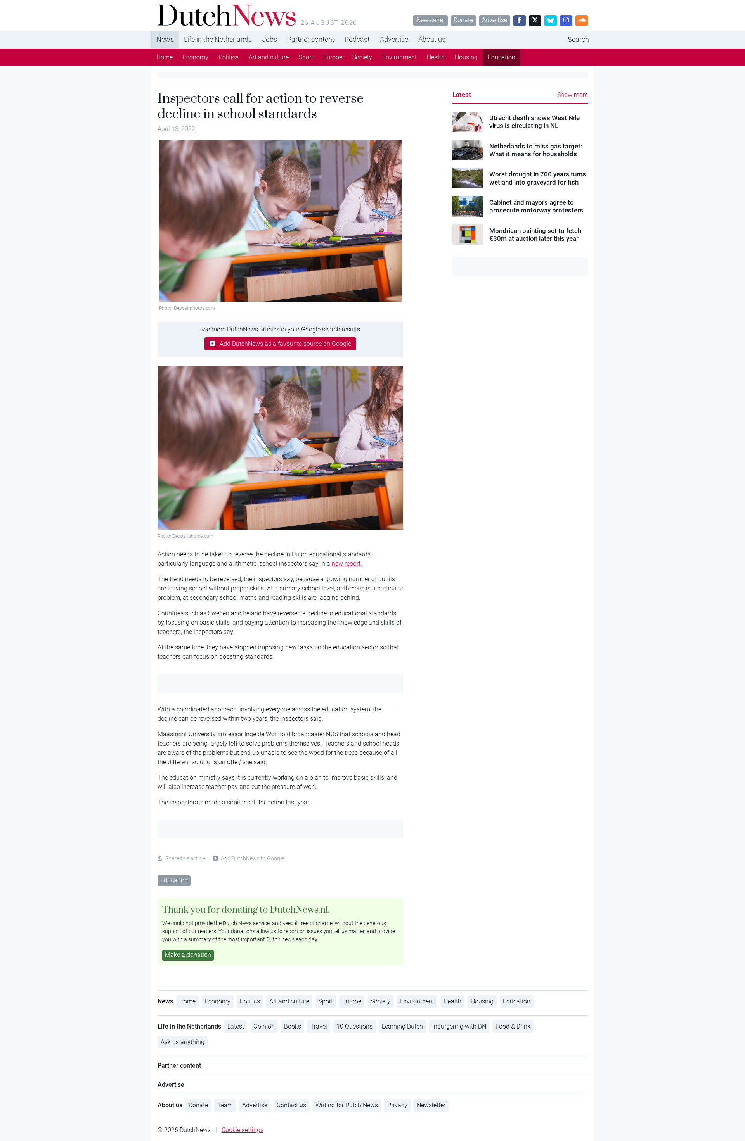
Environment (399, 57)
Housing (466, 57)
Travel (318, 1026)
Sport (306, 57)
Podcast (357, 39)
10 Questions (354, 1026)
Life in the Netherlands (218, 39)
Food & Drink (513, 1026)
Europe (332, 57)
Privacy (397, 1105)
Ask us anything (182, 1042)
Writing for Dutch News (346, 1105)
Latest (461, 94)
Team (225, 1105)
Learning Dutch (402, 1026)
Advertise (494, 20)
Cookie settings (242, 1130)
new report (346, 563)
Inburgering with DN (459, 1026)
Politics (228, 57)
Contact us (291, 1105)
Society (362, 57)
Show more (572, 94)
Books (292, 1026)
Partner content (310, 39)
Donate (463, 20)
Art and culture (269, 57)
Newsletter (430, 20)
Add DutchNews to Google (252, 858)
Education (501, 57)
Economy (195, 57)
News (165, 39)
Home (164, 57)
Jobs (269, 39)
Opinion (264, 1026)
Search (578, 39)
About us (431, 39)
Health (436, 57)
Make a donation (188, 954)
